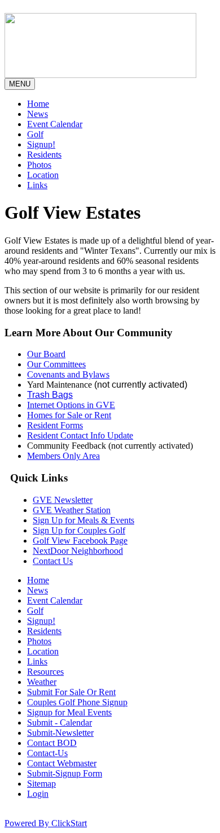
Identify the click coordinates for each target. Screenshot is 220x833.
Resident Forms (55, 425)
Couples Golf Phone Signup (77, 702)
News (37, 114)
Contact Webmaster (61, 763)
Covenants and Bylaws (68, 374)
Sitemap (41, 783)
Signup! (41, 144)
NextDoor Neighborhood (78, 551)
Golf (35, 134)
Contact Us (53, 561)
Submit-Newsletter (60, 732)
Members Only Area (63, 456)
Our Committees (56, 364)
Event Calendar (54, 124)
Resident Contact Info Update (80, 435)
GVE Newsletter (63, 500)
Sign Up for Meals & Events (83, 520)
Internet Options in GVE (71, 405)
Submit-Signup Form (64, 773)
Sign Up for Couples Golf (79, 530)
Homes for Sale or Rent (69, 415)
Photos (39, 165)
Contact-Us (47, 753)
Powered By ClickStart (46, 823)
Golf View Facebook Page (80, 540)
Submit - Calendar (59, 722)
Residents (44, 154)
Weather (41, 682)
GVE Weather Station (72, 510)
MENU (19, 84)
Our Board (46, 354)
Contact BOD (52, 743)
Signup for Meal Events (69, 712)
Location (43, 175)
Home (38, 104)
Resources (45, 671)
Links (37, 185)
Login (38, 794)
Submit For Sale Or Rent (71, 692)
